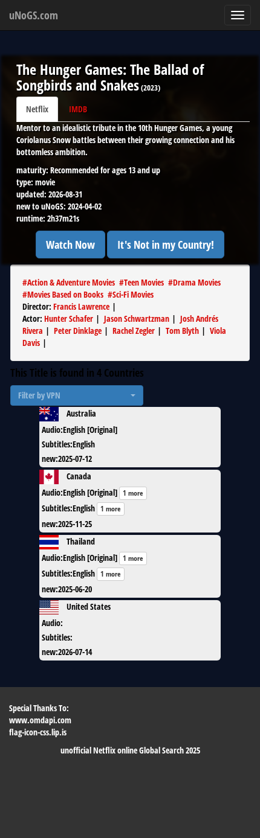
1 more (133, 493)
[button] (76, 395)
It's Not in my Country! (165, 244)
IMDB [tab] (78, 109)
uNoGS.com (33, 15)
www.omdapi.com (40, 720)
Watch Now (70, 244)
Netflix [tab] (37, 109)
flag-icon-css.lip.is (38, 732)
